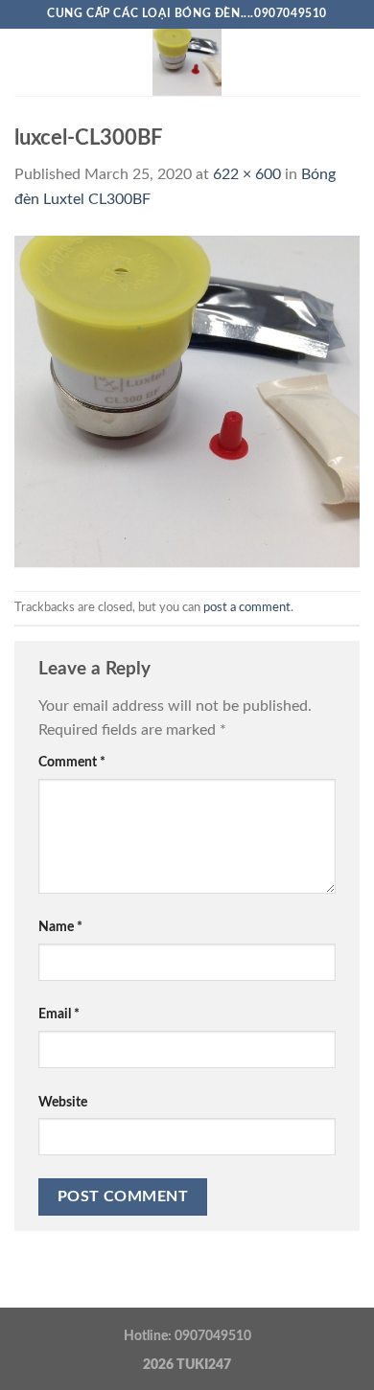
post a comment (247, 607)
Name (60, 927)
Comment (71, 762)
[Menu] (25, 61)
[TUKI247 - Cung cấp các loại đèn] (187, 62)
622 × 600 (247, 174)
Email (59, 1014)
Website (62, 1102)
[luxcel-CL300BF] (187, 400)
